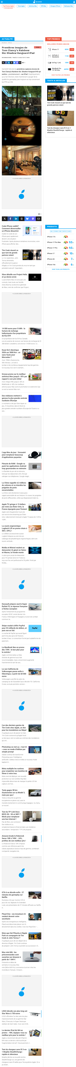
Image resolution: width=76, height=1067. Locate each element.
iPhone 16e (51, 265)
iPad (60, 231)
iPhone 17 (50, 253)
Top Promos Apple (8, 6)
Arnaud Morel (8, 57)
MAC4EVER (38, 2)
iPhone (10, 42)
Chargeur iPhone (55, 6)
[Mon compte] (74, 2)
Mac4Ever (4, 42)
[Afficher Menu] (2, 2)
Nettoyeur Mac (68, 6)
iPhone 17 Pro (52, 248)
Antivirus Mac (33, 6)
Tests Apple (21, 6)
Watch (64, 231)
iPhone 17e (51, 237)
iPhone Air (51, 259)
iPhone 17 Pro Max (54, 242)
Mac (52, 231)
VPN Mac (43, 6)
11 (24, 62)
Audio (69, 231)
